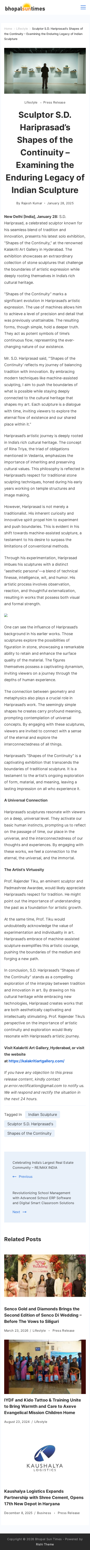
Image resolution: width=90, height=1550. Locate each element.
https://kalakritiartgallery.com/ (36, 1061)
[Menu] (83, 7)
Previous (25, 1176)
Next (16, 1212)
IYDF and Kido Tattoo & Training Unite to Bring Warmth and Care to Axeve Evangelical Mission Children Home (42, 1406)
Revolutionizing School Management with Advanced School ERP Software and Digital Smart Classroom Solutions (43, 1198)
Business (44, 1513)
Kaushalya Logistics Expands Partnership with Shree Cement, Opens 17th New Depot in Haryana (44, 1497)
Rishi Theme (45, 1544)
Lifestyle (31, 102)
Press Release (54, 102)
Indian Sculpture (42, 1114)
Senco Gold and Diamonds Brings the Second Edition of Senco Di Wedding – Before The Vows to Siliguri (43, 1315)
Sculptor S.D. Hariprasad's (30, 1124)
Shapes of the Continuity (29, 1133)
